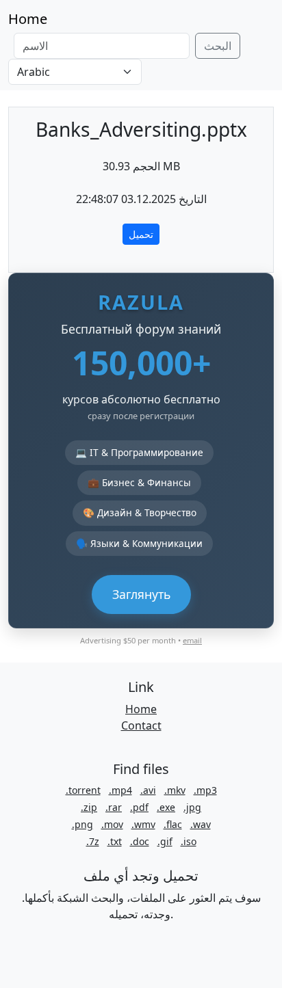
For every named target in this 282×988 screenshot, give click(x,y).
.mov (112, 824)
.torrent (83, 790)
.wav (200, 824)
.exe (166, 807)
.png (82, 824)
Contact (141, 725)
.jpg (192, 807)
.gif (164, 841)
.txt (114, 841)
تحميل (141, 234)
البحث (217, 45)
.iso (188, 841)
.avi (148, 790)
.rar (113, 807)
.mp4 (120, 790)
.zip (89, 807)
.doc (139, 841)
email (192, 640)
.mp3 (205, 790)
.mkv (174, 790)
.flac (173, 824)
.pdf (139, 807)
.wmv (143, 824)
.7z (92, 841)
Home (27, 19)
